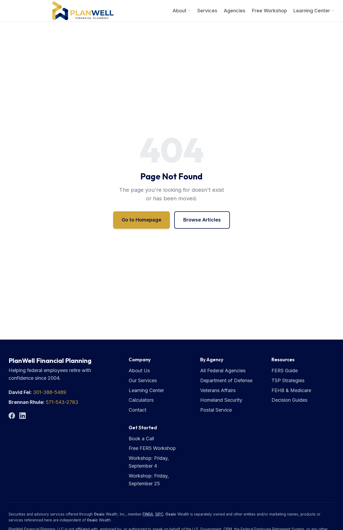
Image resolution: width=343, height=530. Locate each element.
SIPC (159, 514)
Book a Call (141, 438)
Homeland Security (221, 400)
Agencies (234, 10)
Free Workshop (269, 10)
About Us (139, 370)
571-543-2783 (62, 402)
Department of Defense (226, 380)
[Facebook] (12, 415)
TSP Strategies (287, 380)
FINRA (148, 514)
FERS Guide (284, 370)
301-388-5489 (49, 392)
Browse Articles (202, 220)
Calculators (141, 400)
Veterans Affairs (218, 390)
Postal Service (216, 410)
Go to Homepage (141, 220)
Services (207, 10)
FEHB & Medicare (291, 390)
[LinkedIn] (22, 415)
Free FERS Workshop (152, 448)
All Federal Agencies (222, 370)
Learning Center (311, 10)
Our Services (143, 380)
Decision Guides (289, 400)
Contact (137, 410)
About (180, 10)
